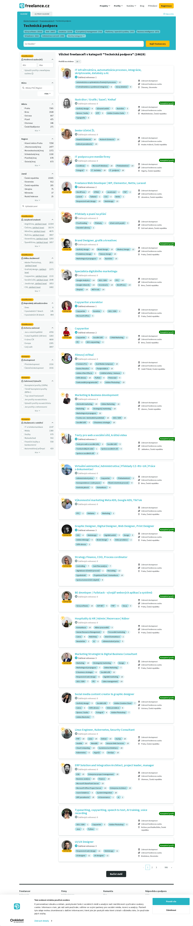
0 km (47, 93)
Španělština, (30, 242)
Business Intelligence (148, 31)
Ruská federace (31, 196)
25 (77, 61)
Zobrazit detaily (41, 921)
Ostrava (28, 115)
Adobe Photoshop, (33, 262)
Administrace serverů (53, 36)
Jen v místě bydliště (33, 332)
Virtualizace (32, 36)
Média (27, 430)
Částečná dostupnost (34, 368)
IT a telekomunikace (34, 427)
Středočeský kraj (32, 154)
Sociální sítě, (30, 279)
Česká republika (32, 178)
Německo (29, 192)
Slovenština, (30, 238)
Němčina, (29, 231)
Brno (27, 112)
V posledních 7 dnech (34, 311)
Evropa (28, 343)
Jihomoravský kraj (33, 146)
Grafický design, (32, 269)
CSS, (26, 287)
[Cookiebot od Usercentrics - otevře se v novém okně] (17, 921)
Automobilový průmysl (35, 448)
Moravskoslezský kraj (34, 150)
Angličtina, (29, 224)
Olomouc (29, 123)
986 (166, 867)
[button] (105, 5)
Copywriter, (30, 276)
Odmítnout (171, 910)
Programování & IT (47, 21)
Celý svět (29, 346)
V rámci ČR (29, 339)
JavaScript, (30, 283)
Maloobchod (30, 438)
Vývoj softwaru (33, 31)
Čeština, (28, 227)
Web (50, 31)
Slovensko (29, 181)
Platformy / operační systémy (120, 31)
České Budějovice (32, 126)
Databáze (65, 31)
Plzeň (27, 119)
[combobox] (78, 43)
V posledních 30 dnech (34, 314)
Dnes (27, 307)
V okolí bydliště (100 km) (35, 335)
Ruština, (28, 235)
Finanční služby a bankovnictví (32, 443)
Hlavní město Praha (33, 143)
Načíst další (116, 873)
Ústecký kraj (30, 161)
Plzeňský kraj (30, 158)
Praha (27, 108)
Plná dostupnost (32, 364)
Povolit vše (171, 901)
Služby (27, 434)
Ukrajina (28, 189)
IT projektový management (89, 31)
